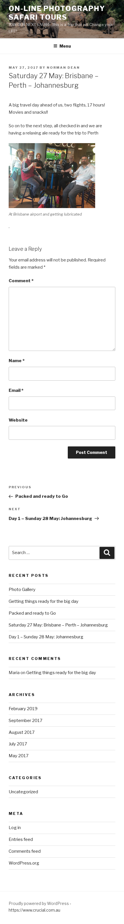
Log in (15, 827)
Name (17, 360)
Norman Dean (63, 68)
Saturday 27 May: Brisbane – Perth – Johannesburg (58, 625)
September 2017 (25, 720)
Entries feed (21, 839)
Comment (21, 280)
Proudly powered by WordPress (39, 903)
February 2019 (23, 708)
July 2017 (18, 744)
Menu (65, 46)
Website (18, 420)
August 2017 (22, 732)
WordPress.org (24, 863)
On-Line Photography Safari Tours (57, 12)
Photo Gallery (22, 589)
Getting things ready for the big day (43, 601)
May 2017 (19, 755)
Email (16, 390)
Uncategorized (23, 791)
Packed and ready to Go (32, 613)
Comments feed (25, 851)
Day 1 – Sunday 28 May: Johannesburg (46, 636)
